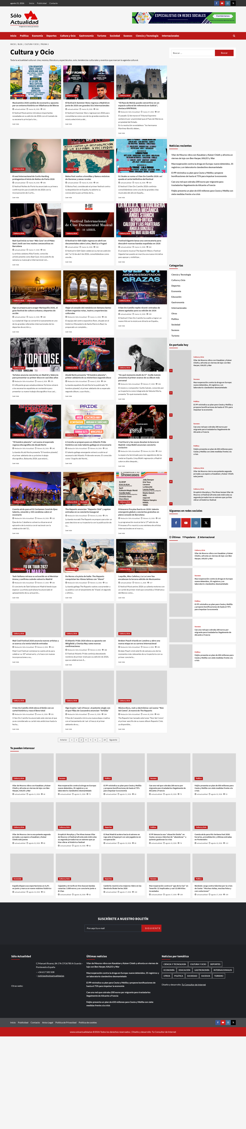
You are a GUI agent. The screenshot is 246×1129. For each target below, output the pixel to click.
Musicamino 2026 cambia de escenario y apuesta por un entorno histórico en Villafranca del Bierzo (35, 104)
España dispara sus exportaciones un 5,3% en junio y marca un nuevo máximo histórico (31, 887)
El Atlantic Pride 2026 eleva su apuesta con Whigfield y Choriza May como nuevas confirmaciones (85, 643)
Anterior (63, 740)
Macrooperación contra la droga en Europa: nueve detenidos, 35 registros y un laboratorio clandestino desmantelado (202, 165)
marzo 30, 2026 (34, 109)
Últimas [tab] (176, 537)
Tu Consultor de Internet (194, 984)
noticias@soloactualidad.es (51, 975)
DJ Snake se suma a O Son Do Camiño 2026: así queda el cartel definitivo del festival (140, 178)
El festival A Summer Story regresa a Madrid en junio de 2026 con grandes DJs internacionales (87, 104)
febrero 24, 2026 (96, 448)
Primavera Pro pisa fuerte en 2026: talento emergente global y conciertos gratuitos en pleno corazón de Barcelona (138, 512)
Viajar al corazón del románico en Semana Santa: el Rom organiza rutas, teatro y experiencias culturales (88, 310)
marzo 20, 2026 (87, 183)
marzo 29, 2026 (87, 109)
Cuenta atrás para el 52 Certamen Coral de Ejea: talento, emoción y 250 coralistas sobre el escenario (35, 512)
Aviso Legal (47, 1022)
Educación (176, 296)
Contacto (53, 3)
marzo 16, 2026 (87, 247)
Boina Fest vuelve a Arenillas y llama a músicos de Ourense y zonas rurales (87, 178)
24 (105, 740)
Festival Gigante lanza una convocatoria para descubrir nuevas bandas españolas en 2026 (139, 242)
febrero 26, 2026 (43, 448)
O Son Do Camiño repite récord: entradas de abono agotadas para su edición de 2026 (139, 309)
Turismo (101, 36)
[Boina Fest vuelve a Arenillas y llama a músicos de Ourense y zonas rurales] (88, 156)
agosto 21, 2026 (34, 794)
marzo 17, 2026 (34, 250)
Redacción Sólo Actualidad (130, 112)
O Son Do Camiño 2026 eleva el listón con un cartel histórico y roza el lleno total (33, 709)
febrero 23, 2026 (96, 516)
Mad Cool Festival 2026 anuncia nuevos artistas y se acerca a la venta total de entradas (35, 642)
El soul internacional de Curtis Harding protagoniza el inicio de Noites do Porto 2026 (33, 178)
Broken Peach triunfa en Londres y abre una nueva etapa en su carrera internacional (139, 642)
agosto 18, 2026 (79, 894)
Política (24, 36)
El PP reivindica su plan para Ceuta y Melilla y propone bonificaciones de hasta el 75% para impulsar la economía (199, 174)
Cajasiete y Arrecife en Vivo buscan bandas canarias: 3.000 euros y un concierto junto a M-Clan (77, 888)
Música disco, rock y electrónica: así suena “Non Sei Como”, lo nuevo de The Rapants (141, 709)
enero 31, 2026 (42, 714)
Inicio (31, 3)
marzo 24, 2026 (34, 183)
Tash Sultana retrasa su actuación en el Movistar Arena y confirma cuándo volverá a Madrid (35, 578)
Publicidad (42, 3)
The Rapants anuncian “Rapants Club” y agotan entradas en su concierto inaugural (88, 511)
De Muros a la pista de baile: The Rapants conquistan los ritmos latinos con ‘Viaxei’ (84, 578)
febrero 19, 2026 (149, 518)
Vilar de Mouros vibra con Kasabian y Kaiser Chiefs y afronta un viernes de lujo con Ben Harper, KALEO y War (202, 156)
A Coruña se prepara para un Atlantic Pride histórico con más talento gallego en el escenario (88, 443)
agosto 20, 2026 (171, 794)
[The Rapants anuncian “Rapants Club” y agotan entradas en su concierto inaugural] (88, 489)
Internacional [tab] (207, 537)
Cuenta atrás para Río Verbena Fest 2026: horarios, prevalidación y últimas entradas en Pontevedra (213, 837)
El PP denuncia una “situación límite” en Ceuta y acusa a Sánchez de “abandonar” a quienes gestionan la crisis (167, 837)
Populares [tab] (189, 537)
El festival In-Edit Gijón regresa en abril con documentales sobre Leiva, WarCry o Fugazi (86, 242)
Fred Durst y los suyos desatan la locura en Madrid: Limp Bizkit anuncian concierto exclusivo (138, 445)
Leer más (15, 124)
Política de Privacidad (65, 1022)
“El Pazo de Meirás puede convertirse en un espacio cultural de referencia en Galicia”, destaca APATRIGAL (138, 105)
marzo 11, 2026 (95, 317)
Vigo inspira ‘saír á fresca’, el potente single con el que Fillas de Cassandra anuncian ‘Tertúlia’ (87, 709)
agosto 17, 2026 (125, 892)
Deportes (51, 36)
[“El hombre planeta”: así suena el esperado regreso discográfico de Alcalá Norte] (35, 422)
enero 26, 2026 (148, 714)
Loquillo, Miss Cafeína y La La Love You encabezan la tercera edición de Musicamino (139, 578)
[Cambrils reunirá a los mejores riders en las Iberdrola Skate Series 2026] (123, 868)
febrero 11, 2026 (140, 583)
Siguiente (113, 740)
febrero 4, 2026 (95, 650)
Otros (174, 313)
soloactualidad (20, 109)
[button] (234, 35)
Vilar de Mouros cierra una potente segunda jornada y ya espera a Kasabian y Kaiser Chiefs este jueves (213, 474)
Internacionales (170, 36)
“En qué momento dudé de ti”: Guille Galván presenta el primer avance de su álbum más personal (139, 378)
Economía (37, 36)
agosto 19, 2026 (79, 846)
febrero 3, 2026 (148, 647)
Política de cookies (88, 1022)
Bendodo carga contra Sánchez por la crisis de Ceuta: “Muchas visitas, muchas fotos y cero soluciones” (213, 888)
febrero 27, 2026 (149, 384)
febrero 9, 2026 (42, 647)
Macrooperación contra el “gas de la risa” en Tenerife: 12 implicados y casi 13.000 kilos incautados (168, 888)
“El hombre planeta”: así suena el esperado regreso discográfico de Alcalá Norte (33, 443)
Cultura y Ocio (68, 36)
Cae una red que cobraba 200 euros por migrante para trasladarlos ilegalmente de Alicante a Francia (197, 183)
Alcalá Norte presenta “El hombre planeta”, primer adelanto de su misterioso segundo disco (88, 376)
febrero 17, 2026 (43, 583)
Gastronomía (86, 36)
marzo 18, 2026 (140, 183)
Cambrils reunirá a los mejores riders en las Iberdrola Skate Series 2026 (122, 887)
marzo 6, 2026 (42, 381)
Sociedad (115, 36)
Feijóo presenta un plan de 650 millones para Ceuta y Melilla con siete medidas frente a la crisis (202, 192)
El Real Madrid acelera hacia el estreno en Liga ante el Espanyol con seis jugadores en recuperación (122, 837)
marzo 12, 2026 (140, 247)
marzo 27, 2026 (148, 112)
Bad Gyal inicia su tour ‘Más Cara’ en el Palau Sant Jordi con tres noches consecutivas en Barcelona (33, 243)
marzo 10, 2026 (140, 314)
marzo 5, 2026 (95, 381)
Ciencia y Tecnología (147, 36)
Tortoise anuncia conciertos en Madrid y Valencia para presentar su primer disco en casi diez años (35, 376)
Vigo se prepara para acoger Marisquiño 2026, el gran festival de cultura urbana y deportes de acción (35, 310)
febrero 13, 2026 (96, 583)
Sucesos (127, 36)
